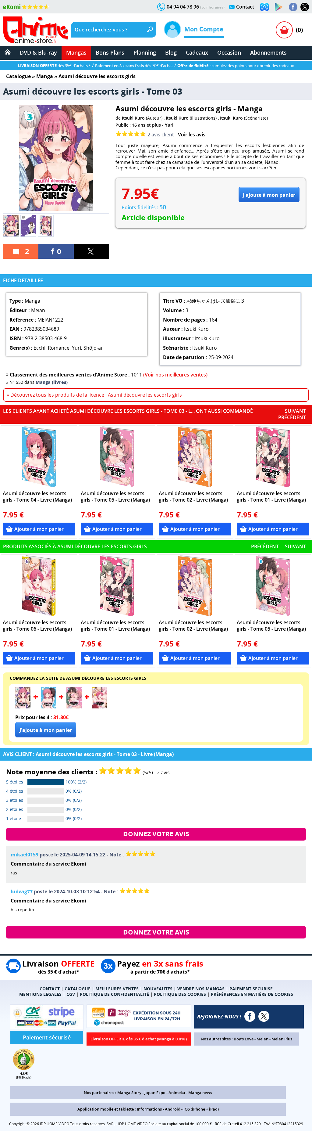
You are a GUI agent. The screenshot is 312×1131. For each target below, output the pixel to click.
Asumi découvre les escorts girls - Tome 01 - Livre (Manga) (271, 496)
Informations (149, 1109)
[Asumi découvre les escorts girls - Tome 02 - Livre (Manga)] (195, 456)
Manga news (200, 1092)
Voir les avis (191, 134)
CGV (70, 994)
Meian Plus (281, 1039)
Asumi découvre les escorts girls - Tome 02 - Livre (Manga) (193, 496)
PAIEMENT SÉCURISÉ (251, 989)
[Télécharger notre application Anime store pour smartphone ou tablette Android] (279, 7)
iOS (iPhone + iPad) (201, 1109)
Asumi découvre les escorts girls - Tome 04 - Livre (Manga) (37, 496)
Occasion (229, 52)
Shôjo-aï (92, 347)
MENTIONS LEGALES (40, 994)
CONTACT (50, 989)
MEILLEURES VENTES (117, 989)
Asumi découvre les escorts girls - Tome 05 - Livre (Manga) (115, 496)
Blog (171, 52)
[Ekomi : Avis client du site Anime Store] (23, 1068)
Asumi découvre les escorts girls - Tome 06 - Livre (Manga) (37, 625)
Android (172, 1109)
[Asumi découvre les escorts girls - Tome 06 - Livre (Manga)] (39, 585)
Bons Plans (110, 52)
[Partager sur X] (91, 251)
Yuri (169, 125)
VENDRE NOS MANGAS (201, 989)
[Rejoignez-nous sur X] (304, 7)
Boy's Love (244, 1039)
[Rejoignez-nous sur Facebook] (293, 7)
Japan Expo (154, 1092)
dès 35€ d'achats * (54, 65)
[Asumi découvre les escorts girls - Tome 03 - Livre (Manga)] (22, 706)
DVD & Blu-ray (38, 52)
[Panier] (284, 29)
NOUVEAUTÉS (158, 989)
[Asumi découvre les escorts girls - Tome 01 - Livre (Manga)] (273, 456)
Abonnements (268, 52)
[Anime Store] (35, 29)
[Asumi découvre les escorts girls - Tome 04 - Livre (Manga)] (39, 456)
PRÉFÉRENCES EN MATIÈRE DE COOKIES (252, 994)
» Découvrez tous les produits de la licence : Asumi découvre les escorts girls (94, 394)
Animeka (176, 1092)
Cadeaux (197, 52)
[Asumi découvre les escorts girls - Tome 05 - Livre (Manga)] (117, 456)
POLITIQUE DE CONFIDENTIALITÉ (114, 994)
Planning (144, 52)
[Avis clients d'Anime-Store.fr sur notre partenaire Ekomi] (26, 6)
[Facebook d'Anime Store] (249, 1016)
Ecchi (39, 347)
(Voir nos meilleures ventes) (175, 374)
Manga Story (129, 1092)
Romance (58, 347)
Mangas (76, 52)
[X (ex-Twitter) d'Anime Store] (263, 1016)
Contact (245, 6)
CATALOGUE (77, 989)
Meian (262, 1039)
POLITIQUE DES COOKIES (180, 994)
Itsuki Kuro (133, 118)
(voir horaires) (212, 7)
